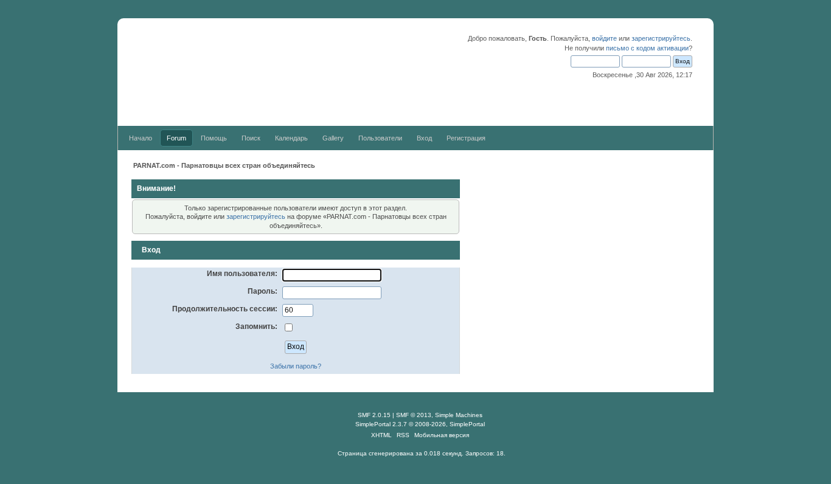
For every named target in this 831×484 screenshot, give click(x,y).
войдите (604, 38)
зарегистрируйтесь (660, 38)
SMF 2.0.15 (374, 415)
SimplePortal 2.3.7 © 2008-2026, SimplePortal (420, 424)
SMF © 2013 (413, 415)
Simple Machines (458, 415)
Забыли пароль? (295, 366)
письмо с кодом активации (647, 48)
